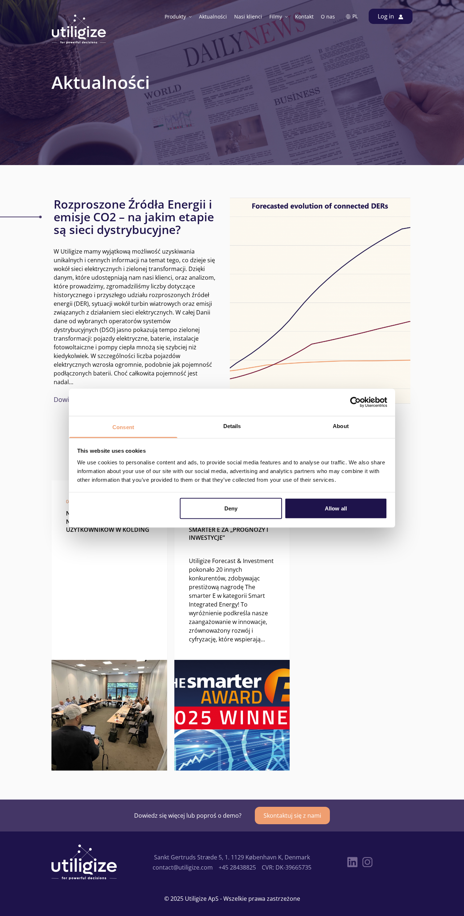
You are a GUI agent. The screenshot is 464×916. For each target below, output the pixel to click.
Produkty (175, 16)
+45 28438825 (237, 867)
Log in (386, 16)
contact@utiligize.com (183, 867)
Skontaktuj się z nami (292, 815)
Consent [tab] (123, 427)
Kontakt (304, 16)
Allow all (336, 508)
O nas (328, 16)
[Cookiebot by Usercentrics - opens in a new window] (355, 402)
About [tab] (341, 426)
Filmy (275, 16)
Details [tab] (232, 426)
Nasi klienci (248, 16)
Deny (230, 508)
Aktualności (213, 16)
